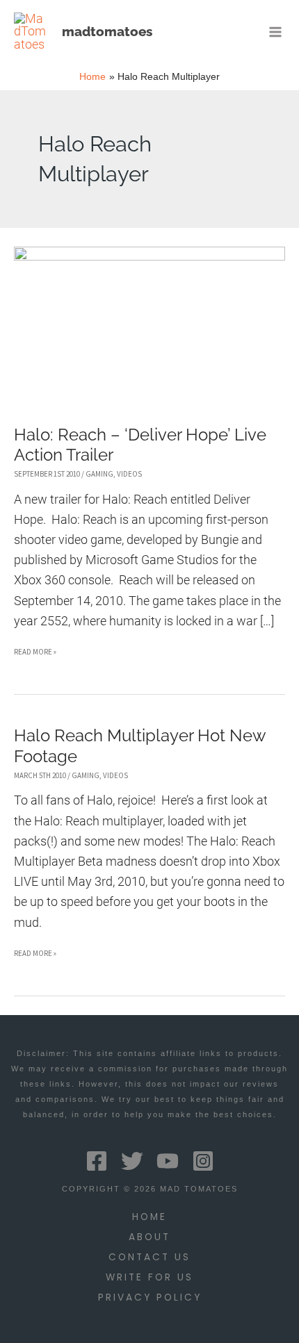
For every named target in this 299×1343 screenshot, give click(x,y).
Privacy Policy (150, 1297)
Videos (129, 474)
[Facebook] (97, 1161)
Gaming (99, 474)
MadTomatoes (107, 31)
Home (149, 1216)
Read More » (35, 654)
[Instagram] (203, 1161)
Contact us (149, 1257)
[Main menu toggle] (275, 31)
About (149, 1237)
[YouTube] (167, 1161)
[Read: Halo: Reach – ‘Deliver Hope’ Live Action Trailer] (149, 325)
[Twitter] (132, 1161)
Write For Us (149, 1277)
